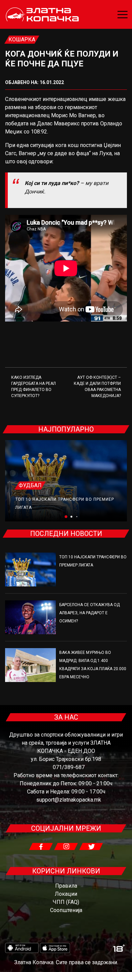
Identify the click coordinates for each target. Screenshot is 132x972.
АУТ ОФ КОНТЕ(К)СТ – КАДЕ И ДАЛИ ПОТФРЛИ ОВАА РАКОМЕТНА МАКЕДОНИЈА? (97, 386)
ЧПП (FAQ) (66, 902)
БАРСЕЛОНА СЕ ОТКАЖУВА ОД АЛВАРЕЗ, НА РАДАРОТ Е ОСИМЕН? (89, 612)
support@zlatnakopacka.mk (68, 800)
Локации (66, 894)
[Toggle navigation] (122, 14)
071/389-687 (69, 767)
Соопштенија (66, 910)
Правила (66, 886)
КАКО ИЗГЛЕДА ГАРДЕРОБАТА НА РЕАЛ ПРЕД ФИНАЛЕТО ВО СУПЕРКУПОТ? (33, 386)
